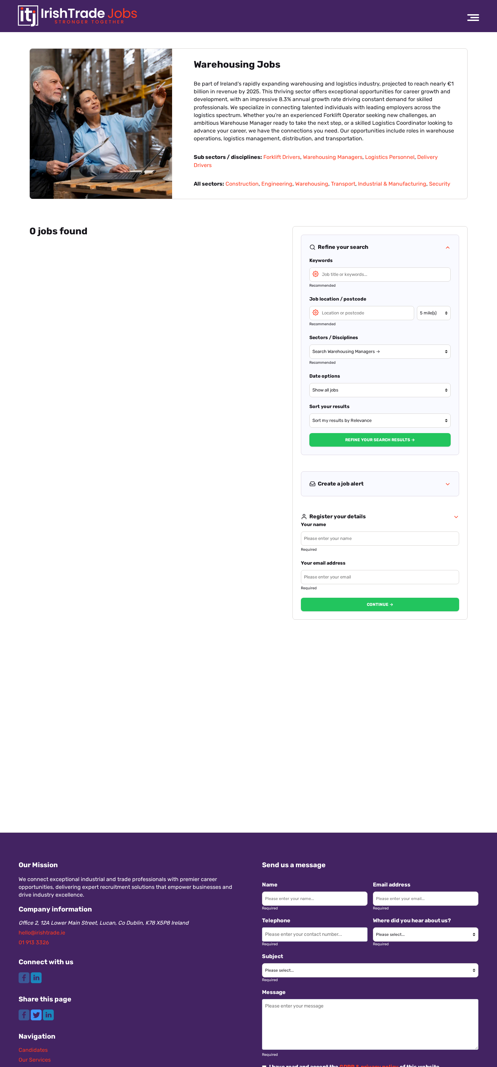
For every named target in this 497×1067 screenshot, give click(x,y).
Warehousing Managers (332, 157)
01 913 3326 (34, 942)
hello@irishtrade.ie (42, 932)
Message (274, 992)
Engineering (276, 184)
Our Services (35, 1060)
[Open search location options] (315, 312)
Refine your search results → (380, 439)
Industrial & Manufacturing (392, 184)
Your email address (323, 563)
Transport (343, 184)
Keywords (321, 260)
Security (439, 184)
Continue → (380, 604)
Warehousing (311, 184)
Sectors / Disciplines (333, 337)
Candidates (33, 1050)
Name (270, 884)
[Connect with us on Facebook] (25, 977)
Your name (313, 524)
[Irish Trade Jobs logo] (77, 16)
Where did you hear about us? (412, 920)
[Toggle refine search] (448, 247)
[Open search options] (315, 273)
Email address (391, 884)
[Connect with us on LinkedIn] (36, 977)
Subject (272, 956)
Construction (242, 184)
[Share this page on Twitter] (37, 1015)
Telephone (276, 920)
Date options (324, 376)
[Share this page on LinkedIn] (48, 1015)
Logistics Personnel (390, 157)
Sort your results (329, 406)
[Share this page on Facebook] (25, 1015)
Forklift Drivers (281, 157)
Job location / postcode (337, 299)
